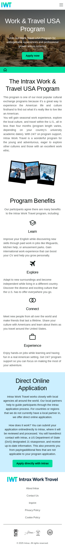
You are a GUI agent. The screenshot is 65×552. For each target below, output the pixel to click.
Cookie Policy (32, 517)
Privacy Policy (32, 510)
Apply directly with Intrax (32, 463)
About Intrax (32, 488)
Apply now (32, 55)
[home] (6, 4)
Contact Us (33, 495)
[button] (61, 4)
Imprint (32, 503)
